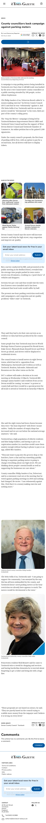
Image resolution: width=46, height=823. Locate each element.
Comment (39, 745)
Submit (38, 255)
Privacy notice (15, 261)
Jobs (3, 772)
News (3, 18)
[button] (4, 3)
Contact (4, 768)
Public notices (7, 774)
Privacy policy (6, 770)
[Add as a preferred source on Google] (25, 34)
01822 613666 (13, 815)
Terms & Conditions (9, 766)
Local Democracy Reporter (11, 33)
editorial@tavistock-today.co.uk (16, 819)
